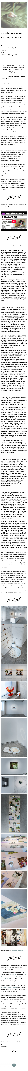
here (22, 583)
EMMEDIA (18, 976)
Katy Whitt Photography (18, 950)
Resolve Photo (13, 1042)
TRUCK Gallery (13, 974)
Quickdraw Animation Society (9, 987)
